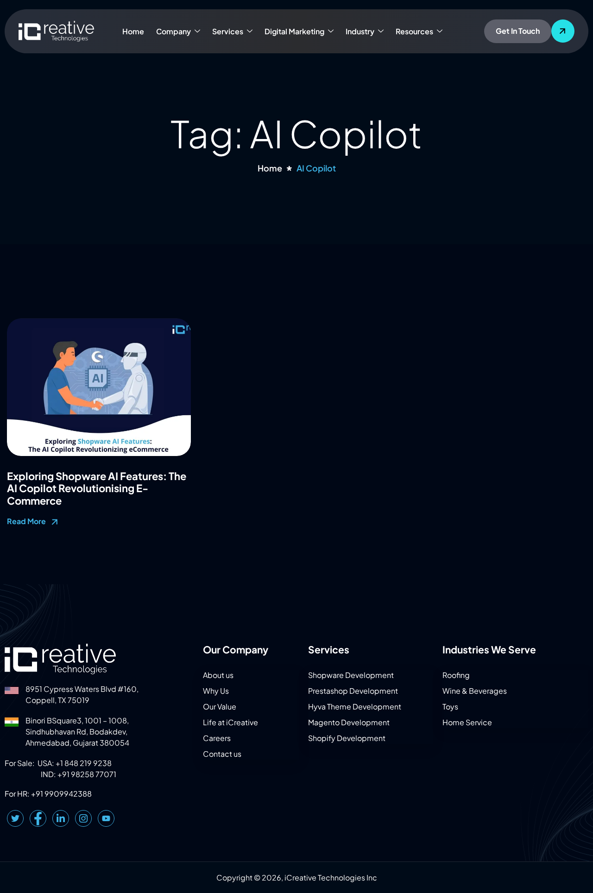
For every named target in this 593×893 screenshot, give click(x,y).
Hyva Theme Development (354, 706)
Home (133, 31)
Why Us (216, 691)
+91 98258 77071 (86, 774)
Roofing (456, 675)
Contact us (222, 754)
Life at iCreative (230, 722)
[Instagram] (83, 818)
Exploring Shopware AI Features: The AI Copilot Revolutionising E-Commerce (96, 488)
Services (227, 31)
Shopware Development (351, 675)
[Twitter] (15, 818)
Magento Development (349, 722)
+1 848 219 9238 (84, 763)
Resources (414, 31)
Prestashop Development (353, 691)
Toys (450, 706)
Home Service (467, 722)
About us (218, 675)
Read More (27, 521)
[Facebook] (38, 818)
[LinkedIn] (60, 818)
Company (173, 31)
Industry (360, 31)
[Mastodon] (106, 818)
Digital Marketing (294, 31)
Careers (217, 738)
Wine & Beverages (474, 691)
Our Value (219, 706)
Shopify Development (346, 738)
